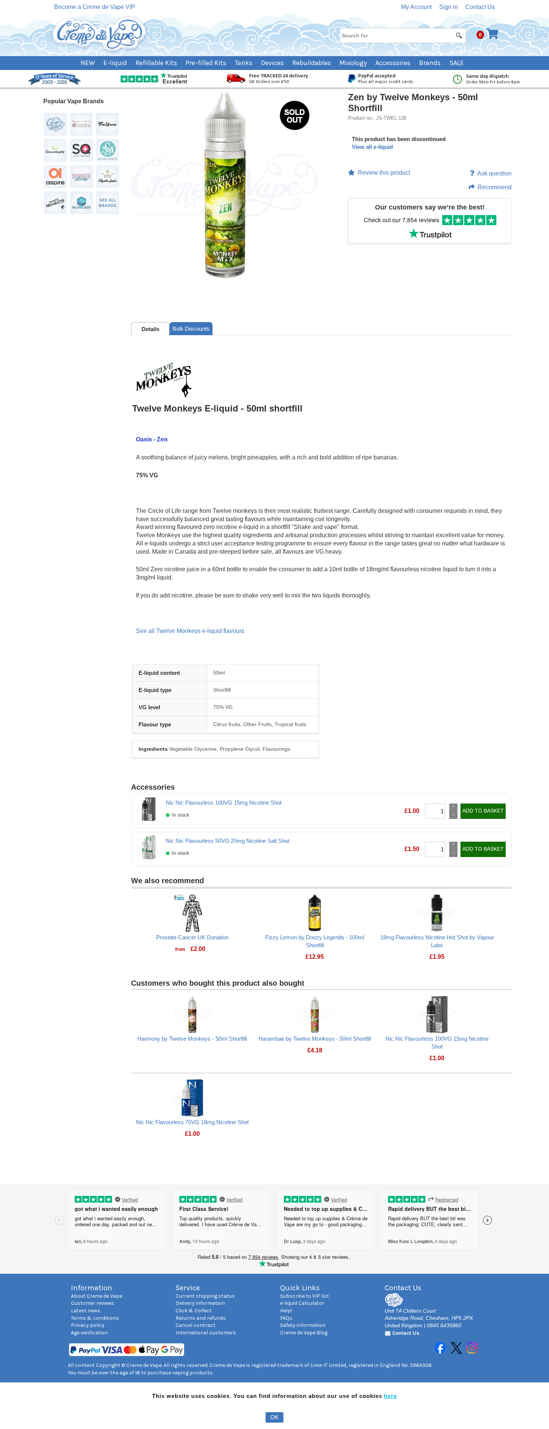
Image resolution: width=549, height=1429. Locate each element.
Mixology (353, 63)
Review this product (384, 172)
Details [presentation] (150, 329)
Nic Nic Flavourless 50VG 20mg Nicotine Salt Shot (227, 841)
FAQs (286, 1318)
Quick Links (300, 1287)
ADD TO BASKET (483, 811)
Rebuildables (311, 63)
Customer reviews (92, 1303)
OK (274, 1417)
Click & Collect (194, 1310)
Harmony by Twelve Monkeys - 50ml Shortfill (192, 1038)
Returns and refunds (201, 1318)
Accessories (392, 63)
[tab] (150, 329)
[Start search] (459, 35)
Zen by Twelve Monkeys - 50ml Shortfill (413, 102)
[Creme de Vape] (99, 35)
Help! (286, 1310)
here (390, 1396)
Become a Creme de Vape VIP (94, 7)
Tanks (243, 63)
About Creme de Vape (96, 1296)
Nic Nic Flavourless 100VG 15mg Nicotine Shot (224, 802)
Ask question (494, 173)
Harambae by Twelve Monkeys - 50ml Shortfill (314, 1038)
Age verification (89, 1332)
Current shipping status (205, 1296)
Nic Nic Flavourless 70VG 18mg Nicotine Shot (192, 1122)
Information (91, 1287)
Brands (430, 63)
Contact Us (480, 7)
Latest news (85, 1310)
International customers (206, 1332)
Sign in (448, 7)
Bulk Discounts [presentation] (191, 328)
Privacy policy (88, 1325)
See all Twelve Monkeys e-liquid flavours (190, 631)
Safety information (303, 1325)
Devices (272, 63)
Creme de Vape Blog (304, 1332)
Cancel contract (195, 1325)
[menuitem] (92, 63)
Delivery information (200, 1303)
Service (188, 1287)
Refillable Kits (156, 63)
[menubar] (275, 63)
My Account (416, 7)
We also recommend (167, 880)
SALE (456, 63)
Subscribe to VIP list (304, 1296)
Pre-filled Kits (206, 63)
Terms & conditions (95, 1318)
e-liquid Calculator (302, 1303)
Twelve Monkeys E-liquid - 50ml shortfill (217, 408)
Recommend (495, 187)
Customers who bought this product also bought (217, 983)
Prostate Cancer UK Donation (192, 937)
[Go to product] (192, 912)
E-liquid (115, 63)
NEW (88, 63)
